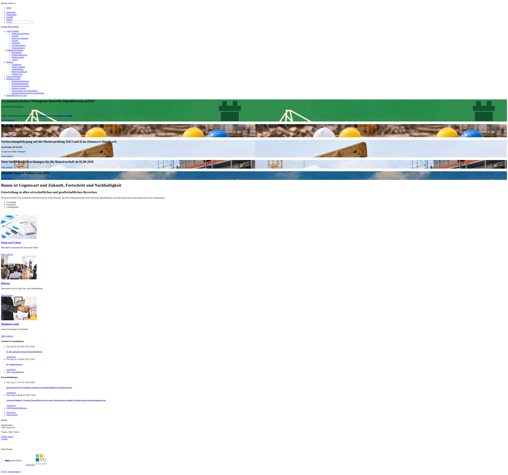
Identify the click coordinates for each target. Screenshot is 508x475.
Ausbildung (16, 64)
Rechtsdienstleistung (20, 83)
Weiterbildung (17, 69)
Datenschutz (11, 14)
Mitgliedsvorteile (10, 324)
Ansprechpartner (19, 45)
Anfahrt (4, 439)
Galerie (15, 60)
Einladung (45, 116)
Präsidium (16, 43)
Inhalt (8, 8)
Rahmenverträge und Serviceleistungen (28, 93)
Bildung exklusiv (19, 88)
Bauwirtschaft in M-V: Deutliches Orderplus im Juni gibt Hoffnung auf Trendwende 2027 (39, 388)
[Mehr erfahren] (19, 238)
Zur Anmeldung (7, 120)
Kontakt (9, 17)
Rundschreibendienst (20, 81)
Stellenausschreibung (20, 33)
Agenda (15, 41)
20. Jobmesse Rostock (14, 364)
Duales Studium (18, 67)
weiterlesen (11, 357)
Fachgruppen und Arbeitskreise (25, 91)
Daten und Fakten (11, 242)
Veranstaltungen (18, 48)
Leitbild (15, 36)
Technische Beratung (20, 86)
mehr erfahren (7, 156)
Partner (9, 19)
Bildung (5, 283)
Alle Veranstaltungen (15, 372)
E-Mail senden (7, 436)
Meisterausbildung (19, 72)
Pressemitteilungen (19, 55)
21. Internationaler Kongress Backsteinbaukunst (24, 352)
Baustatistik (16, 52)
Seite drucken (12, 415)
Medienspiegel (18, 57)
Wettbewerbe (17, 74)
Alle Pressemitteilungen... (17, 408)
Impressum (10, 12)
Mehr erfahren (7, 254)
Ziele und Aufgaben (20, 38)
